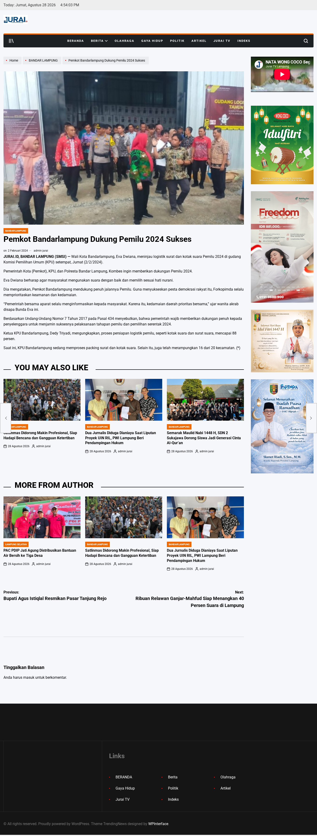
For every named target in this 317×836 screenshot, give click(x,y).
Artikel (199, 41)
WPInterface (158, 824)
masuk (28, 677)
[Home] (13, 64)
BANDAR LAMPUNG (15, 230)
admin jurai (41, 250)
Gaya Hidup (152, 41)
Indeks (243, 41)
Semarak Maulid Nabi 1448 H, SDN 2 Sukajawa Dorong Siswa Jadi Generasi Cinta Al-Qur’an (204, 438)
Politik (177, 41)
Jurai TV (221, 41)
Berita (97, 41)
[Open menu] (11, 41)
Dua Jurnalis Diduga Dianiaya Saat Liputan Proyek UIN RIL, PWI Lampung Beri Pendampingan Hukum (120, 438)
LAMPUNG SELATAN (16, 544)
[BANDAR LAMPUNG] (42, 64)
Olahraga (124, 41)
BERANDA (75, 41)
